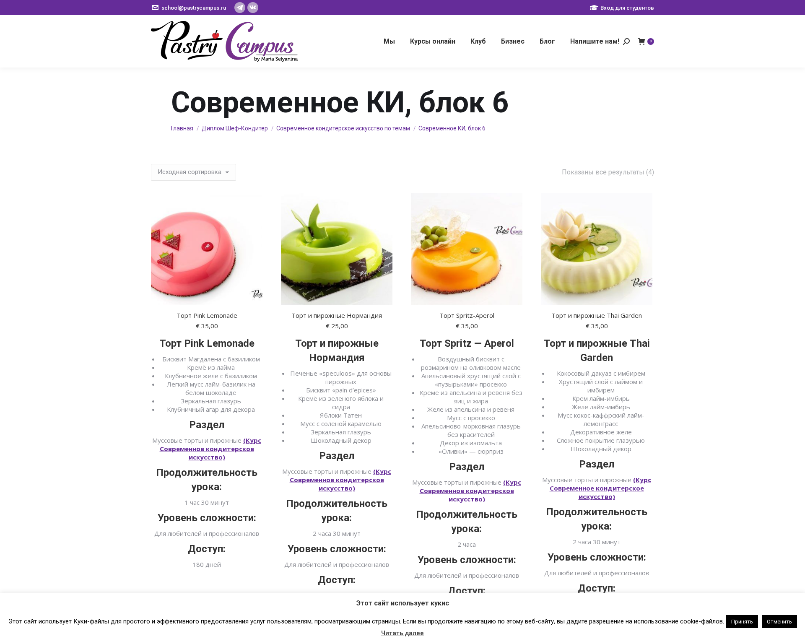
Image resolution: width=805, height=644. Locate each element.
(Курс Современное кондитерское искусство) (211, 448)
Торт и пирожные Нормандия (336, 315)
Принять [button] (742, 621)
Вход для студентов (627, 8)
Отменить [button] (779, 621)
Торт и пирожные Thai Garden (596, 315)
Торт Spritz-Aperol (466, 315)
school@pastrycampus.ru (193, 8)
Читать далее (402, 633)
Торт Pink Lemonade (207, 315)
